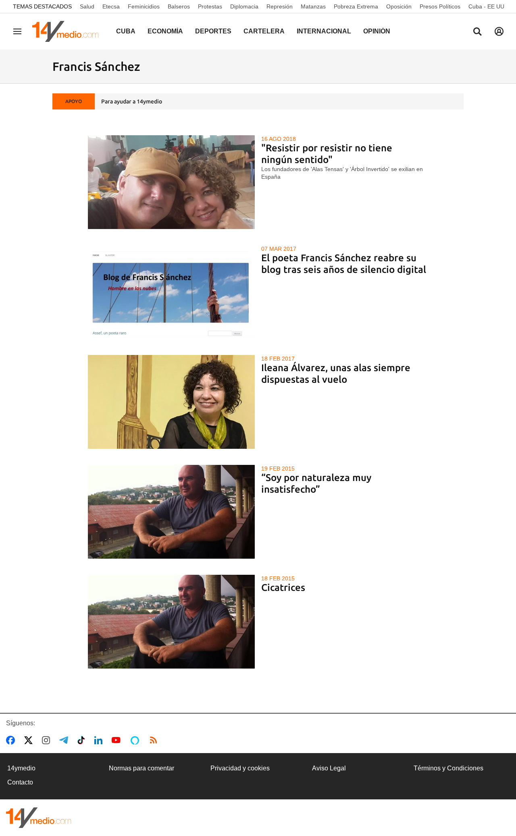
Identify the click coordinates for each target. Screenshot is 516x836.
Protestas (210, 6)
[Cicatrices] (171, 622)
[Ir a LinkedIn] (100, 740)
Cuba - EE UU (486, 6)
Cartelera (264, 31)
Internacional (324, 31)
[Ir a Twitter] (30, 740)
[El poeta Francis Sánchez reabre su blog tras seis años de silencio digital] (171, 292)
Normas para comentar (141, 768)
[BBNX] (38, 817)
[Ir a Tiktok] (82, 740)
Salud (87, 6)
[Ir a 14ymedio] (68, 31)
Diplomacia (244, 6)
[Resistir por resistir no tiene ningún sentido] (171, 182)
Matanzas (313, 6)
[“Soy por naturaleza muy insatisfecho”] (171, 512)
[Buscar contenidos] (477, 32)
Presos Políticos (440, 6)
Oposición (399, 6)
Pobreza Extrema (356, 6)
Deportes (213, 31)
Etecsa (111, 6)
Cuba (125, 31)
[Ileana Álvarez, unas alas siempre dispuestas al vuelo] (171, 402)
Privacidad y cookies (240, 768)
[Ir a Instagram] (47, 740)
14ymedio (21, 768)
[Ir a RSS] (155, 740)
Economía (165, 31)
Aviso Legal (329, 768)
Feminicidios (144, 6)
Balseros (179, 6)
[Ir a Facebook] (12, 740)
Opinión (376, 31)
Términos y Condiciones (448, 768)
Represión (279, 6)
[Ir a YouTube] (118, 740)
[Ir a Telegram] (65, 740)
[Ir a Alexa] (136, 740)
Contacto (20, 782)
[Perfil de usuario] (499, 31)
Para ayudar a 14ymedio (131, 101)
